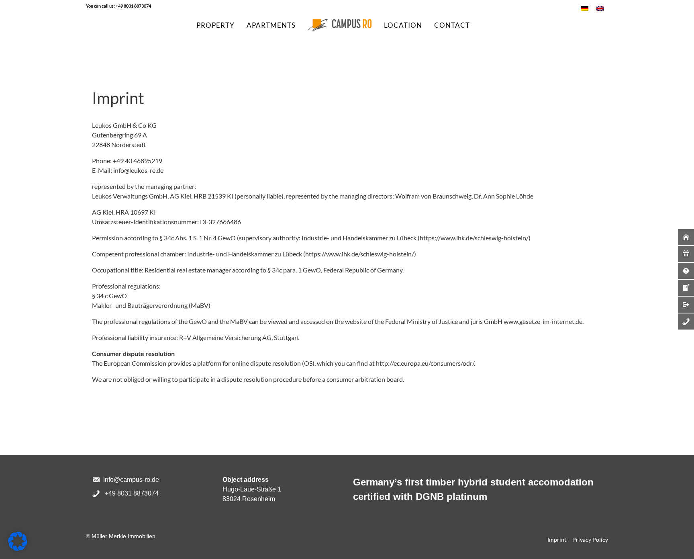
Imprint (556, 539)
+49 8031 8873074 (133, 5)
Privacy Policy (590, 539)
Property (215, 25)
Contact (452, 25)
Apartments (271, 25)
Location (403, 25)
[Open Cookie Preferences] (17, 540)
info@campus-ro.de (131, 479)
